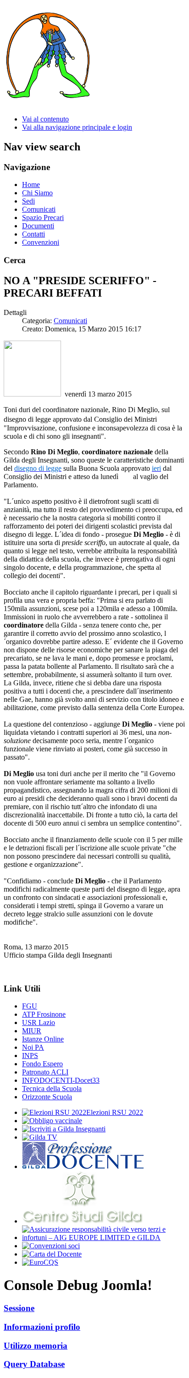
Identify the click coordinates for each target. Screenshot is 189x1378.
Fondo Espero (42, 1064)
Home (31, 184)
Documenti (38, 226)
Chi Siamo (37, 193)
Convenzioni (40, 242)
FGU (29, 1006)
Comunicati (39, 209)
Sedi (28, 201)
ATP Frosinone (44, 1014)
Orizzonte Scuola (47, 1097)
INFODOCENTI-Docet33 (61, 1080)
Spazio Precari (43, 217)
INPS (30, 1055)
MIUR (31, 1031)
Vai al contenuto (45, 119)
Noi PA (33, 1047)
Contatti (33, 234)
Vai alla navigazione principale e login (77, 127)
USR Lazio (38, 1022)
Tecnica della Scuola (52, 1088)
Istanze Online (43, 1039)
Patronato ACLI (45, 1072)
